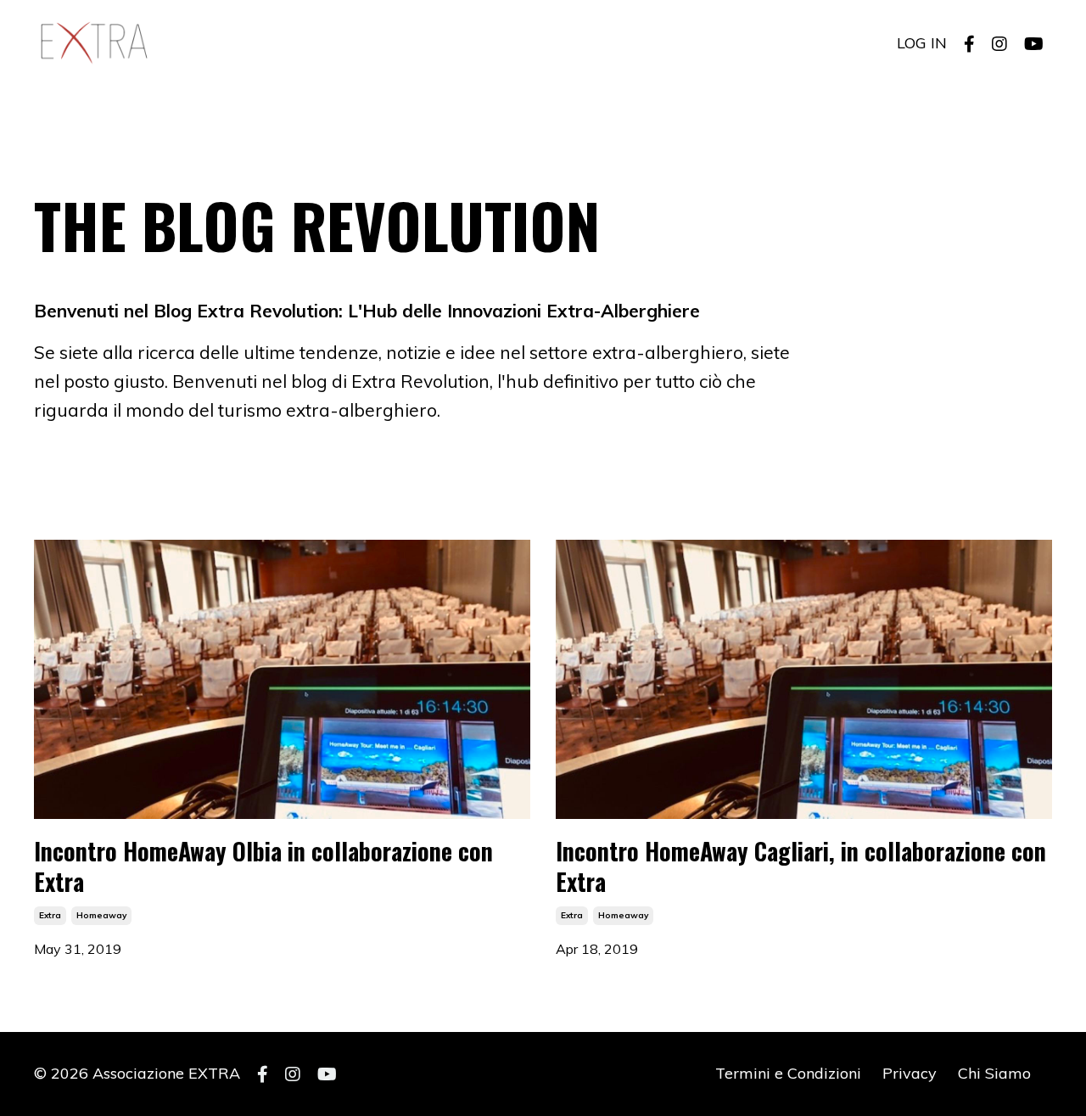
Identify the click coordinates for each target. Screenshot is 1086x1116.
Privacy (909, 1073)
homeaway (101, 915)
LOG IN (922, 43)
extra (50, 915)
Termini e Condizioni (788, 1073)
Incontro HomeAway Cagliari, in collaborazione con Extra (801, 867)
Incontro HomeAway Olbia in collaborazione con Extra (263, 867)
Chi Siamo (994, 1073)
